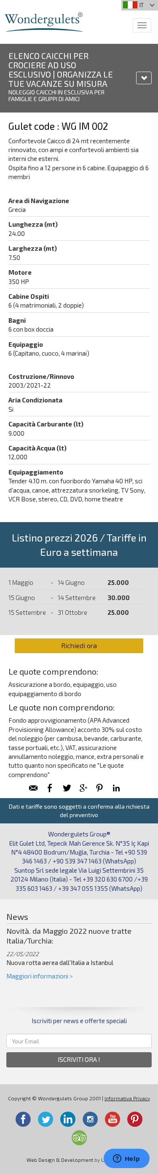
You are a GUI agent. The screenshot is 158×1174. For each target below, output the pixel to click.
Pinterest (134, 1119)
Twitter (45, 1119)
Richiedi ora (79, 645)
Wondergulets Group (44, 22)
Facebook (23, 1119)
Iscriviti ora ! (79, 1059)
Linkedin (67, 1119)
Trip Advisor (79, 1137)
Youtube (112, 1119)
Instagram (90, 1119)
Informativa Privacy (127, 1098)
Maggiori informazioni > (39, 976)
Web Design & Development (60, 1160)
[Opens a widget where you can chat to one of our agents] (126, 1159)
